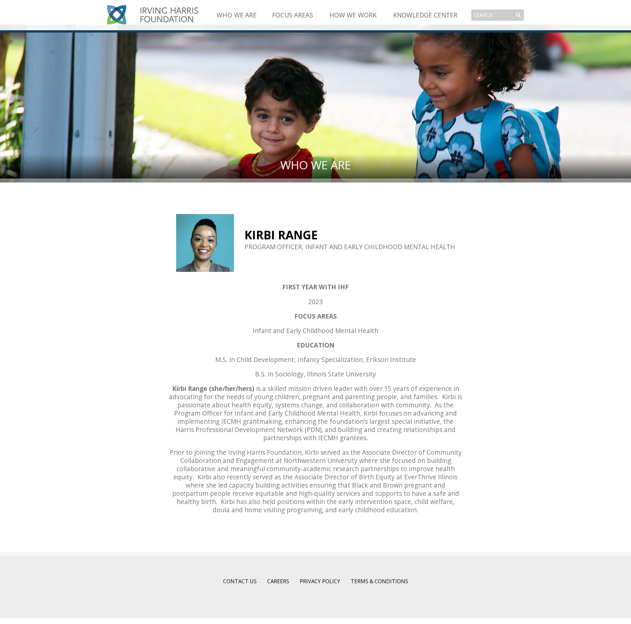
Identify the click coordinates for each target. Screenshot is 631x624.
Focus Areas (292, 15)
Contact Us (240, 581)
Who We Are (237, 15)
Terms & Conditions (379, 581)
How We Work (353, 15)
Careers (278, 581)
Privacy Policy (320, 581)
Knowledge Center (425, 15)
